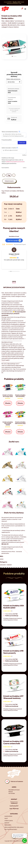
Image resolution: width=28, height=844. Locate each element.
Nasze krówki (8, 816)
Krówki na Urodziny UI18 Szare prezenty (13, 652)
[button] (25, 9)
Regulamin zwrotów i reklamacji (14, 827)
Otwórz (7, 403)
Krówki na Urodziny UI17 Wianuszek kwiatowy (13, 697)
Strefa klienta (9, 820)
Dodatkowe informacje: (8, 158)
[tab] (14, 281)
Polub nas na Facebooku (17, 781)
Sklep (6, 818)
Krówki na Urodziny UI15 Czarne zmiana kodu (13, 742)
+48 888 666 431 (14, 803)
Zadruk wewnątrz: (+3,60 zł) (10, 147)
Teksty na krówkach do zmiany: (13, 131)
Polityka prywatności (11, 829)
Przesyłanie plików (7, 140)
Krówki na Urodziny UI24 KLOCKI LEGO (13, 606)
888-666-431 (4, 544)
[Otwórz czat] (24, 840)
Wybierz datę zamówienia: (13, 79)
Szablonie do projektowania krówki (15, 161)
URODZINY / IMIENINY (6, 564)
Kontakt (7, 822)
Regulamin (8, 825)
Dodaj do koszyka (9, 181)
